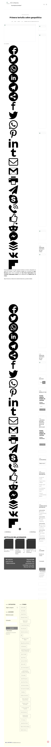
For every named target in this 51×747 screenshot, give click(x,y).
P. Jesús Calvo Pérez (25, 625)
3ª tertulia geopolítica (8, 550)
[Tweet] (13, 59)
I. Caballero (23, 692)
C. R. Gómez (23, 720)
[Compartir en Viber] (13, 208)
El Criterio (14, 3)
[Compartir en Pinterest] (13, 133)
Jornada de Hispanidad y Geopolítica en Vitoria (20, 551)
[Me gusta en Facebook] (13, 217)
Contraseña (41, 561)
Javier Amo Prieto (24, 682)
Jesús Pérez (23, 657)
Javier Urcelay (23, 654)
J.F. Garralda (23, 675)
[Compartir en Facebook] (13, 50)
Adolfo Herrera (24, 730)
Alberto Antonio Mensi (25, 726)
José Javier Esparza (25, 667)
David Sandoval (24, 712)
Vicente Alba (23, 607)
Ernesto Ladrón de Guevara (25, 708)
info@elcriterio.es (17, 742)
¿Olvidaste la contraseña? (11, 632)
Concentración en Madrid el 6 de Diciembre (31, 551)
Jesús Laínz (23, 664)
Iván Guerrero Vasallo (25, 688)
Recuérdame (42, 571)
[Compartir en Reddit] (13, 227)
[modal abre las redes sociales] (13, 96)
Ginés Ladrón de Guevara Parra (25, 699)
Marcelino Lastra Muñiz (25, 639)
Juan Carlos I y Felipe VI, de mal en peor (42, 526)
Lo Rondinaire (23, 646)
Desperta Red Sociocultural (25, 716)
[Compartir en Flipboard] (13, 264)
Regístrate (41, 576)
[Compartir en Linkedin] (13, 78)
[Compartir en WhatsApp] (13, 68)
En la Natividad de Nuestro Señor (42, 490)
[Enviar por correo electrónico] (13, 161)
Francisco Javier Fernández (25, 704)
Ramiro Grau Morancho (25, 621)
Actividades (6, 43)
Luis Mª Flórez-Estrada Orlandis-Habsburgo (25, 650)
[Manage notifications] (48, 742)
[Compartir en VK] (13, 255)
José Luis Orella (24, 660)
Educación (32, 531)
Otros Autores (23, 628)
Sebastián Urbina (24, 617)
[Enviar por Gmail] (13, 171)
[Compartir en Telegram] (13, 87)
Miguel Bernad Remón (25, 643)
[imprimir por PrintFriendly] (13, 180)
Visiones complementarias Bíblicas (42, 495)
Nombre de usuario (41, 555)
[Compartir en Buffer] (13, 245)
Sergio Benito (23, 614)
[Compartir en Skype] (13, 199)
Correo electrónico (42, 403)
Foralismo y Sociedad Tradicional (42, 520)
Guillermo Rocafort (24, 695)
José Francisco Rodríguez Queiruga (25, 671)
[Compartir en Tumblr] (13, 152)
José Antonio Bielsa (24, 685)
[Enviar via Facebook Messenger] (13, 236)
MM (21, 635)
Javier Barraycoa (24, 678)
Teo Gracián (23, 610)
